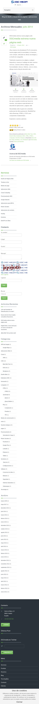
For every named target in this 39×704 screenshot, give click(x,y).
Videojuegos (6, 486)
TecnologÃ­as (5, 679)
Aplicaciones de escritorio (7, 210)
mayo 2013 (4, 543)
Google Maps (6, 347)
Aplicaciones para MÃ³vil (7, 203)
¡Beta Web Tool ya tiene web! (8, 333)
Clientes (3, 686)
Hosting (3, 213)
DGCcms (5, 367)
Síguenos (19, 4)
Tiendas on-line (5, 182)
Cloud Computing (5, 192)
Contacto (6, 624)
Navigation (7, 10)
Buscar (3, 291)
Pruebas (7, 411)
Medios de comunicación (7, 418)
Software (3, 469)
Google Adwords (5, 199)
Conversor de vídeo (8, 472)
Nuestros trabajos (20, 137)
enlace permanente (19, 141)
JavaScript (5, 394)
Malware (5, 475)
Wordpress (26, 139)
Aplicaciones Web (5, 189)
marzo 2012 (4, 585)
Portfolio (3, 668)
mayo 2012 (4, 578)
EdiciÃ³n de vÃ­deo (6, 220)
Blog (2, 675)
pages (2, 428)
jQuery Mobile (8, 401)
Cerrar (19, 702)
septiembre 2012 (5, 567)
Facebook (5, 441)
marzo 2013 (4, 550)
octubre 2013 (4, 529)
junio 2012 (3, 574)
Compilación (8, 408)
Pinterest (5, 452)
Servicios (5, 173)
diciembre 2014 (5, 508)
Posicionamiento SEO (6, 196)
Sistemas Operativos (8, 482)
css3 (21, 139)
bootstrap (17, 139)
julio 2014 (3, 511)
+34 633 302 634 (8, 619)
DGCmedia (13, 47)
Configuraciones (7, 465)
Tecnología (4, 489)
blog (13, 139)
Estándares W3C (20, 136)
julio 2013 (3, 536)
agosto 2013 (4, 532)
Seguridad (5, 479)
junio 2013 (3, 539)
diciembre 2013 (5, 525)
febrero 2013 (4, 553)
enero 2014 (4, 522)
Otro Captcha (4, 274)
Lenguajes (12, 137)
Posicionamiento (5, 432)
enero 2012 (4, 592)
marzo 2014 (4, 515)
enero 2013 (4, 557)
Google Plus (6, 445)
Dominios (3, 217)
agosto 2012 (4, 571)
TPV (6, 415)
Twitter (4, 455)
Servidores (4, 459)
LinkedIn (5, 448)
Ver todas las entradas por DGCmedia (20, 160)
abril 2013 (3, 546)
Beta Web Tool (29, 134)
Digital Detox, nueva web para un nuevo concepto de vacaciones (8, 327)
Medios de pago (5, 185)
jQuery (6, 398)
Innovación (4, 381)
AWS (4, 357)
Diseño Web (12, 136)
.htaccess (5, 462)
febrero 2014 (4, 518)
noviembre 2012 (5, 564)
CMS (34, 134)
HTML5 (31, 136)
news (2, 421)
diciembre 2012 (5, 560)
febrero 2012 (4, 588)
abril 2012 (3, 581)
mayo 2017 (4, 504)
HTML (27, 136)
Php (4, 404)
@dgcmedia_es (7, 652)
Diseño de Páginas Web (7, 178)
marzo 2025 (4, 501)
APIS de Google (5, 344)
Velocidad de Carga (8, 435)
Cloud (2, 354)
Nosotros (3, 672)
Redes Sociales (5, 206)
